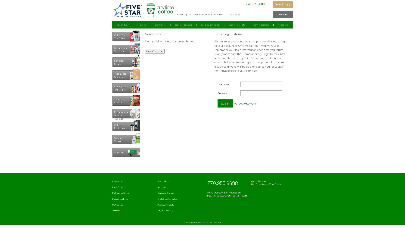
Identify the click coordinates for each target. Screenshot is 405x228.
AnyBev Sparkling (165, 210)
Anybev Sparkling (261, 25)
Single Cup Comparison (210, 25)
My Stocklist (117, 205)
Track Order (117, 210)
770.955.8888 (255, 4)
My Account (283, 25)
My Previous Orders (120, 193)
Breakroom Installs (237, 25)
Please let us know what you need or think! (227, 196)
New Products (122, 25)
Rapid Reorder (160, 25)
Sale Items (141, 25)
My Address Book (120, 199)
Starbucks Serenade (183, 25)
